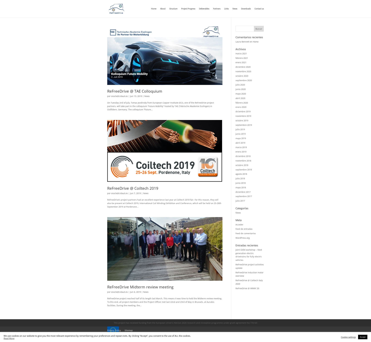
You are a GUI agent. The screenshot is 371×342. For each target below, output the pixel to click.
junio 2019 (240, 133)
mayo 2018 (240, 187)
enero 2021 (240, 62)
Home (153, 9)
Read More (9, 338)
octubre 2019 (241, 120)
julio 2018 (240, 178)
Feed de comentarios (245, 233)
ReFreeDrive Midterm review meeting (140, 287)
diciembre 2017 (243, 192)
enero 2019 (240, 151)
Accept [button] (363, 337)
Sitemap (129, 330)
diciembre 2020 (243, 67)
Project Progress (188, 9)
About (163, 9)
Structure (173, 9)
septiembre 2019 (243, 125)
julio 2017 (240, 200)
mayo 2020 (240, 93)
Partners (216, 9)
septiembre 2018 (243, 169)
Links (226, 9)
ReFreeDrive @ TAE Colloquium (134, 91)
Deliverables (204, 9)
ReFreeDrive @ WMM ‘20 (247, 288)
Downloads (246, 9)
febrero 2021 (241, 58)
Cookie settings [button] (348, 337)
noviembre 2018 (243, 160)
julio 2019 (240, 129)
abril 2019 (240, 142)
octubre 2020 (241, 75)
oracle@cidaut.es (119, 96)
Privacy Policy (114, 330)
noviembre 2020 (243, 71)
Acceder (239, 224)
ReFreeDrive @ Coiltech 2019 (132, 188)
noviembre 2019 (243, 116)
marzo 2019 (241, 147)
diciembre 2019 (243, 111)
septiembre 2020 (243, 80)
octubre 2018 (241, 165)
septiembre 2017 (243, 196)
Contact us (259, 9)
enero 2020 (240, 107)
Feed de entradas (243, 229)
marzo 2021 (241, 53)
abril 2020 (240, 98)
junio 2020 (240, 89)
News (234, 9)
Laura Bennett (242, 41)
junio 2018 (240, 183)
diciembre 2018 (243, 156)
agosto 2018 (241, 174)
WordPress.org (242, 238)
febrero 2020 (241, 102)
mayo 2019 (240, 138)
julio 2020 (240, 84)
